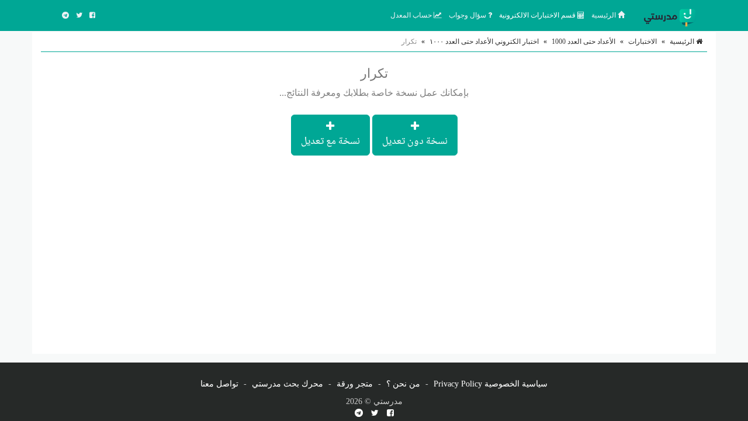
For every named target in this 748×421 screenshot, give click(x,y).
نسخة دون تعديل (415, 141)
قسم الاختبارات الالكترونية (538, 15)
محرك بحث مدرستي (287, 383)
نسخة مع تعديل (330, 141)
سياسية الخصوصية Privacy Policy (491, 383)
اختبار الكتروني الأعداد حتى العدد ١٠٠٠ (484, 41)
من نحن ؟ (403, 383)
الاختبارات (642, 41)
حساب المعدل (412, 15)
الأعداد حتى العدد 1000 (583, 41)
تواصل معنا (219, 383)
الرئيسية (604, 15)
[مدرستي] (672, 15)
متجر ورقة (355, 383)
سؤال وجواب (468, 15)
